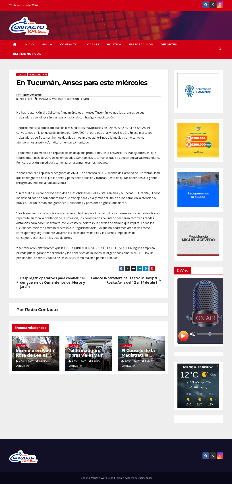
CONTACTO (69, 44)
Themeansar (145, 477)
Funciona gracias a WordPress (97, 477)
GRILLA (47, 44)
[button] (220, 49)
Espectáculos (141, 44)
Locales (92, 44)
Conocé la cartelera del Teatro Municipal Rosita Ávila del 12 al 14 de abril (124, 280)
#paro (84, 99)
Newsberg (128, 477)
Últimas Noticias (27, 54)
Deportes (169, 44)
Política (114, 44)
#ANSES (44, 99)
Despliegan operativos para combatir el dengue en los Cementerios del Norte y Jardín (52, 282)
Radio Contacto (32, 94)
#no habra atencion (65, 99)
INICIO (29, 44)
